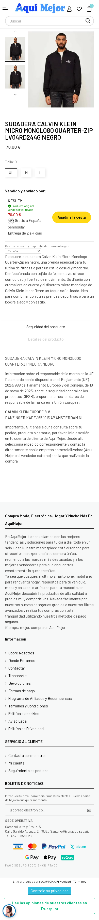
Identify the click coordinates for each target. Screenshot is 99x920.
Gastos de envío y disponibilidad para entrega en (38, 246)
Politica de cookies (23, 713)
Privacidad (63, 881)
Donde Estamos (21, 660)
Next (15, 94)
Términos (80, 881)
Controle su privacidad (50, 890)
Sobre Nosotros (21, 653)
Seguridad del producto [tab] (45, 326)
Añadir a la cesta (72, 217)
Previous (15, 31)
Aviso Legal (17, 721)
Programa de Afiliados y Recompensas (40, 698)
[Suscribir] (89, 809)
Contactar (16, 668)
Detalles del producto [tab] (46, 339)
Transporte (17, 675)
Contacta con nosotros (27, 755)
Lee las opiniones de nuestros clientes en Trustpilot (49, 906)
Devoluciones (19, 683)
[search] (88, 21)
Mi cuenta (16, 763)
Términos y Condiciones (28, 706)
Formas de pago (21, 690)
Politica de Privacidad (26, 728)
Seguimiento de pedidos (28, 770)
